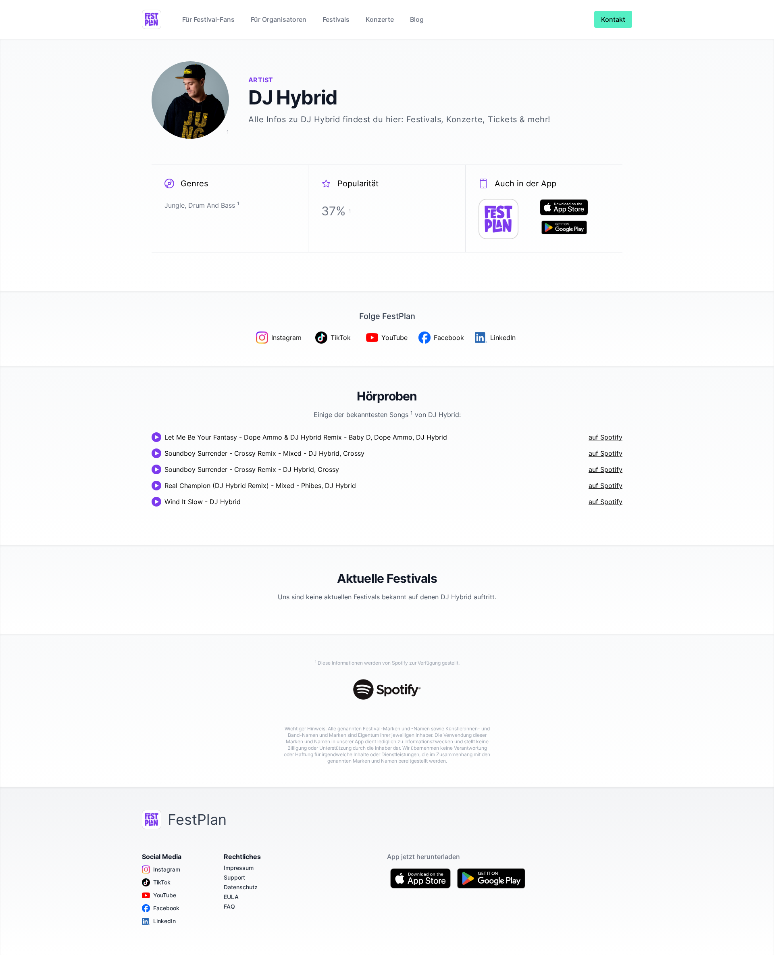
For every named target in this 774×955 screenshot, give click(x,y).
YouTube (164, 895)
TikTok (162, 882)
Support (234, 877)
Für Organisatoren (278, 19)
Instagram (166, 869)
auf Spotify (605, 437)
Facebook (166, 908)
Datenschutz (241, 887)
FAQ (229, 906)
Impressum (239, 867)
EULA (231, 896)
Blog (417, 19)
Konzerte (380, 19)
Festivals (336, 19)
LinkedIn (164, 920)
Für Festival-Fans (208, 19)
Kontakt (613, 19)
